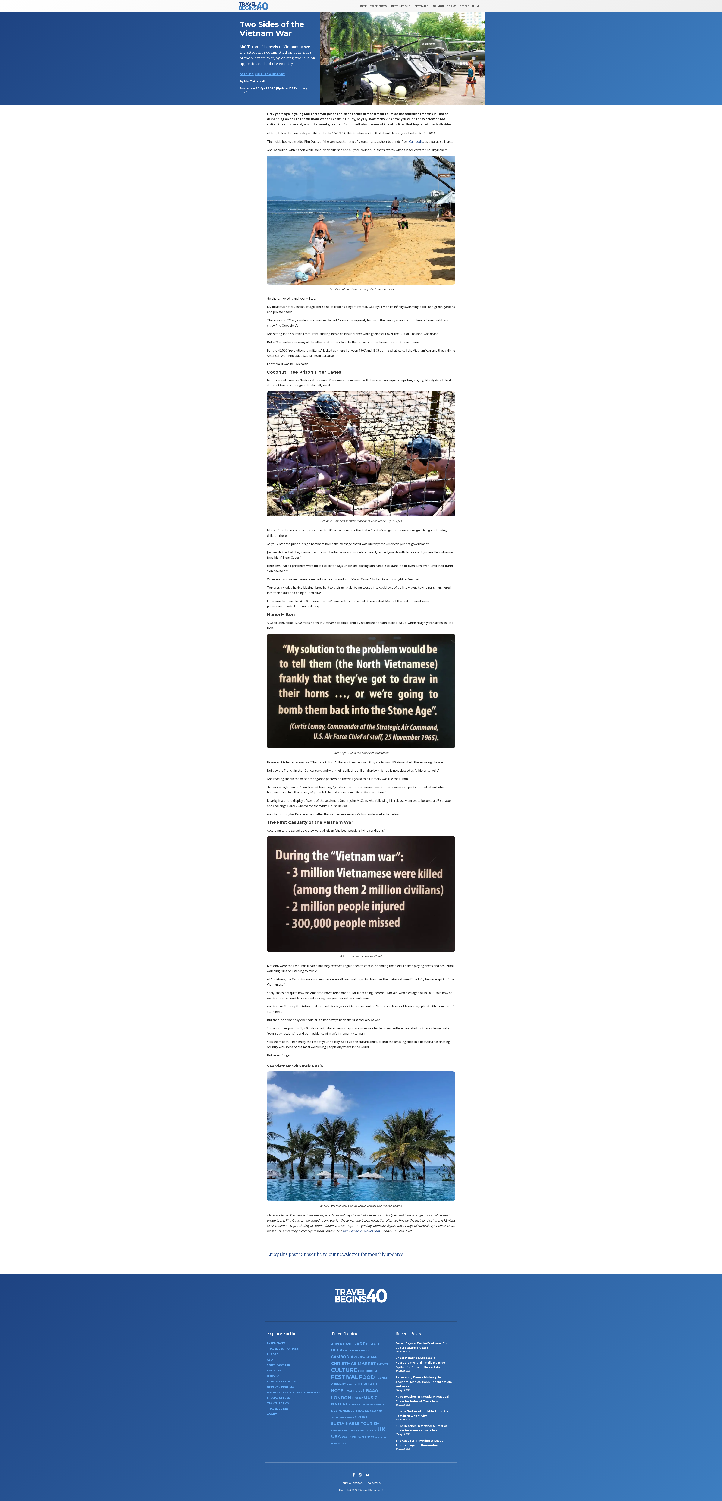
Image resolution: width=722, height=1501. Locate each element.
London (341, 1397)
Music (370, 1397)
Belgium (348, 1350)
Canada (359, 1357)
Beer (336, 1350)
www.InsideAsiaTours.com (361, 1231)
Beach (372, 1344)
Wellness (366, 1437)
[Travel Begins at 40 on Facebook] (354, 1474)
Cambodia (416, 142)
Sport (361, 1417)
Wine (334, 1443)
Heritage (367, 1384)
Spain (350, 1417)
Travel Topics (278, 1403)
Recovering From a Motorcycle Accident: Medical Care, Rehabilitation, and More (423, 1382)
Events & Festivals (281, 1381)
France (381, 1378)
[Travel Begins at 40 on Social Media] (478, 6)
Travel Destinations (283, 1348)
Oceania (273, 1376)
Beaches (246, 74)
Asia (270, 1359)
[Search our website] (473, 6)
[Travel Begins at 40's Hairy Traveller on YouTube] (367, 1474)
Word (342, 1443)
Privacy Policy (373, 1482)
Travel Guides (278, 1408)
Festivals (421, 6)
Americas (274, 1370)
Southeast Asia (279, 1365)
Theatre (371, 1430)
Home (363, 6)
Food (367, 1377)
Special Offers (278, 1397)
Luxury (357, 1398)
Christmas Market (353, 1363)
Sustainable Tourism (355, 1423)
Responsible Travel (350, 1411)
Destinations (400, 6)
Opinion (438, 6)
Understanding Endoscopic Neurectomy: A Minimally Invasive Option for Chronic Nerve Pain (420, 1362)
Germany (338, 1384)
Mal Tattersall (254, 81)
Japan (358, 1391)
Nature (339, 1404)
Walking (350, 1437)
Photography (375, 1404)
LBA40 (370, 1390)
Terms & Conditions (352, 1482)
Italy (350, 1391)
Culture (344, 1370)
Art (360, 1343)
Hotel (338, 1390)
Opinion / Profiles (280, 1387)
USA (336, 1436)
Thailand (356, 1430)
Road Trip (376, 1411)
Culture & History (270, 74)
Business (362, 1350)
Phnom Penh (357, 1404)
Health (352, 1384)
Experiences (378, 6)
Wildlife (380, 1437)
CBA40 (371, 1357)
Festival (344, 1377)
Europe (272, 1354)
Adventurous (343, 1344)
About (272, 1414)
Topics (451, 6)
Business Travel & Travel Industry (293, 1392)
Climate (382, 1364)
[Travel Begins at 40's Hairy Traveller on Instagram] (360, 1474)
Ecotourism (367, 1371)
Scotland (338, 1417)
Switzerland (339, 1430)
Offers (464, 6)
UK (381, 1429)
